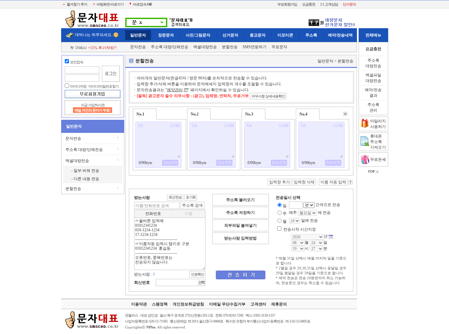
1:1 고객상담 (329, 4)
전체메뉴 (373, 35)
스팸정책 (160, 304)
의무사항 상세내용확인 (268, 96)
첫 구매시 (93, 48)
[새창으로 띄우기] (186, 90)
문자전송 (138, 47)
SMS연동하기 (255, 47)
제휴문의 (279, 304)
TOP (371, 171)
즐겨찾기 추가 (76, 4)
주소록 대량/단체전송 (169, 47)
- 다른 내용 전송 (85, 179)
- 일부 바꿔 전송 (85, 170)
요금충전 (308, 4)
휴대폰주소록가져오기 (378, 142)
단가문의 (349, 4)
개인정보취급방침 (188, 304)
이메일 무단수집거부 (227, 304)
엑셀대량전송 (205, 47)
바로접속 (142, 4)
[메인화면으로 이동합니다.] (92, 27)
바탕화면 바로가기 (110, 4)
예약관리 (175, 90)
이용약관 (139, 304)
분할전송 (230, 47)
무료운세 (377, 159)
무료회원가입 (287, 4)
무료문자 (279, 47)
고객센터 (258, 304)
